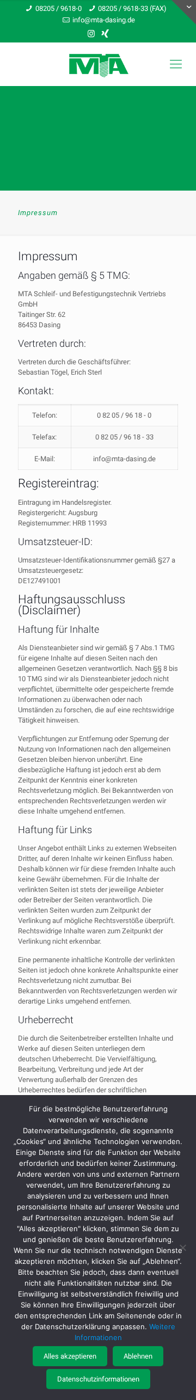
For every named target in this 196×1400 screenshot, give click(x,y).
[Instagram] (91, 34)
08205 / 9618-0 (58, 8)
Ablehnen (138, 1356)
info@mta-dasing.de (103, 20)
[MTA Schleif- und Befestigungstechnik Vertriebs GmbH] (98, 64)
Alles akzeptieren (70, 1356)
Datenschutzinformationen (98, 1379)
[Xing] (105, 34)
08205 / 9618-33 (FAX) (132, 8)
